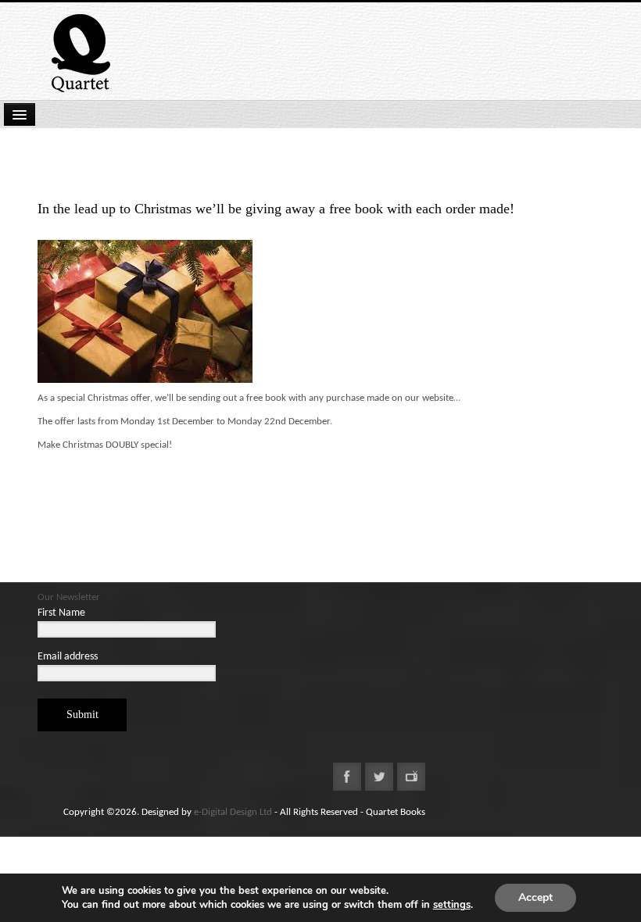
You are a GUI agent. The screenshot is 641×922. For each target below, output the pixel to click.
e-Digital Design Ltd (233, 812)
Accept (535, 897)
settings (452, 905)
